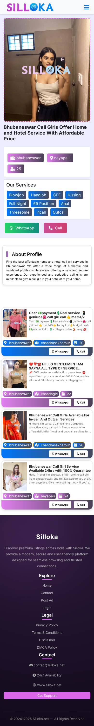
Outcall (59, 212)
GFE (57, 195)
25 (18, 168)
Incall (41, 212)
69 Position (43, 203)
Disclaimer (47, 640)
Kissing (74, 195)
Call (58, 228)
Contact (47, 593)
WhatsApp (24, 228)
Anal (65, 203)
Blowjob (16, 195)
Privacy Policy (47, 625)
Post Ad (47, 600)
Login (47, 608)
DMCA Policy (47, 647)
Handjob (38, 195)
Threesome (19, 212)
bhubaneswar (28, 157)
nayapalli (61, 157)
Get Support (47, 695)
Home (47, 585)
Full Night (17, 203)
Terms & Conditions (47, 632)
